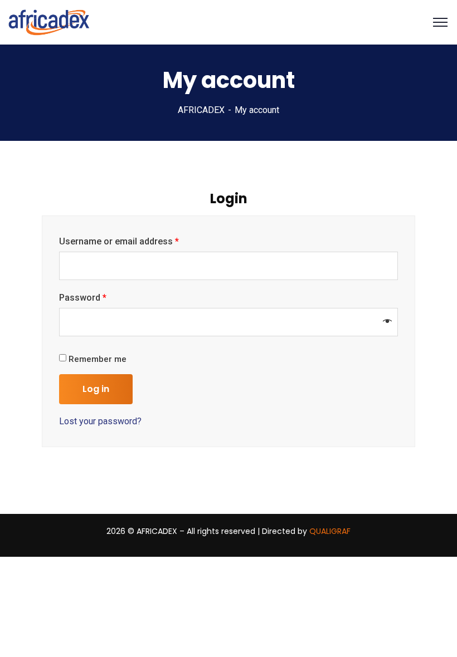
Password (82, 297)
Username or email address (119, 241)
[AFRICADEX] (49, 21)
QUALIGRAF (330, 531)
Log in (95, 389)
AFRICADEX (201, 110)
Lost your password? (100, 421)
